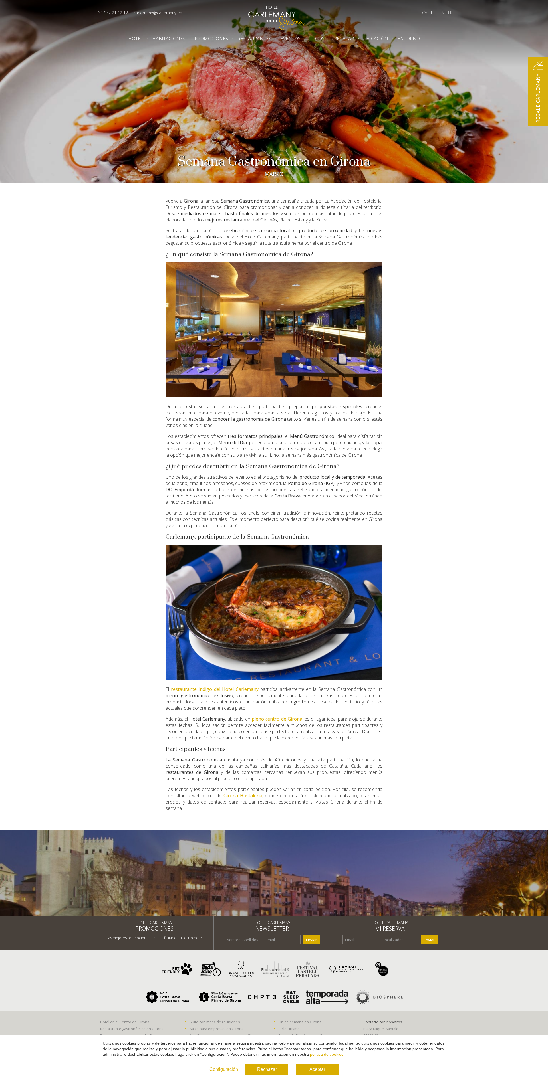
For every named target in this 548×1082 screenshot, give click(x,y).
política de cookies (326, 1054)
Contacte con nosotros (382, 1021)
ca (424, 12)
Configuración (223, 1069)
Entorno (409, 38)
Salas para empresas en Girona (216, 1028)
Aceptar (317, 1069)
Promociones (211, 38)
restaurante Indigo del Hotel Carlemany (215, 689)
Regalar (344, 38)
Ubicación (375, 38)
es (433, 12)
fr (450, 12)
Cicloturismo (289, 1028)
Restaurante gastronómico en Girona (132, 1028)
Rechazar (267, 1069)
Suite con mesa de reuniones (215, 1021)
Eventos (291, 38)
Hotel (135, 38)
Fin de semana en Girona (300, 1021)
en (441, 12)
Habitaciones (168, 38)
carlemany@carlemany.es (158, 12)
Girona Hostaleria (242, 795)
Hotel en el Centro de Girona (124, 1021)
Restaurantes (254, 38)
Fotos (317, 38)
